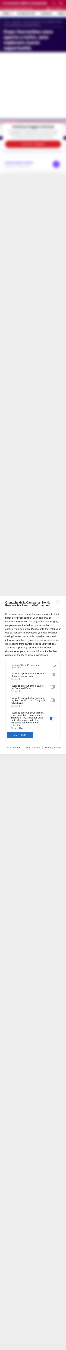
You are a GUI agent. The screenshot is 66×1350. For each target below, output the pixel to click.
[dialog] (33, 675)
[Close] (59, 602)
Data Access (33, 747)
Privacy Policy (53, 747)
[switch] (52, 674)
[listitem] (33, 666)
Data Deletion (13, 747)
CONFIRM (20, 735)
